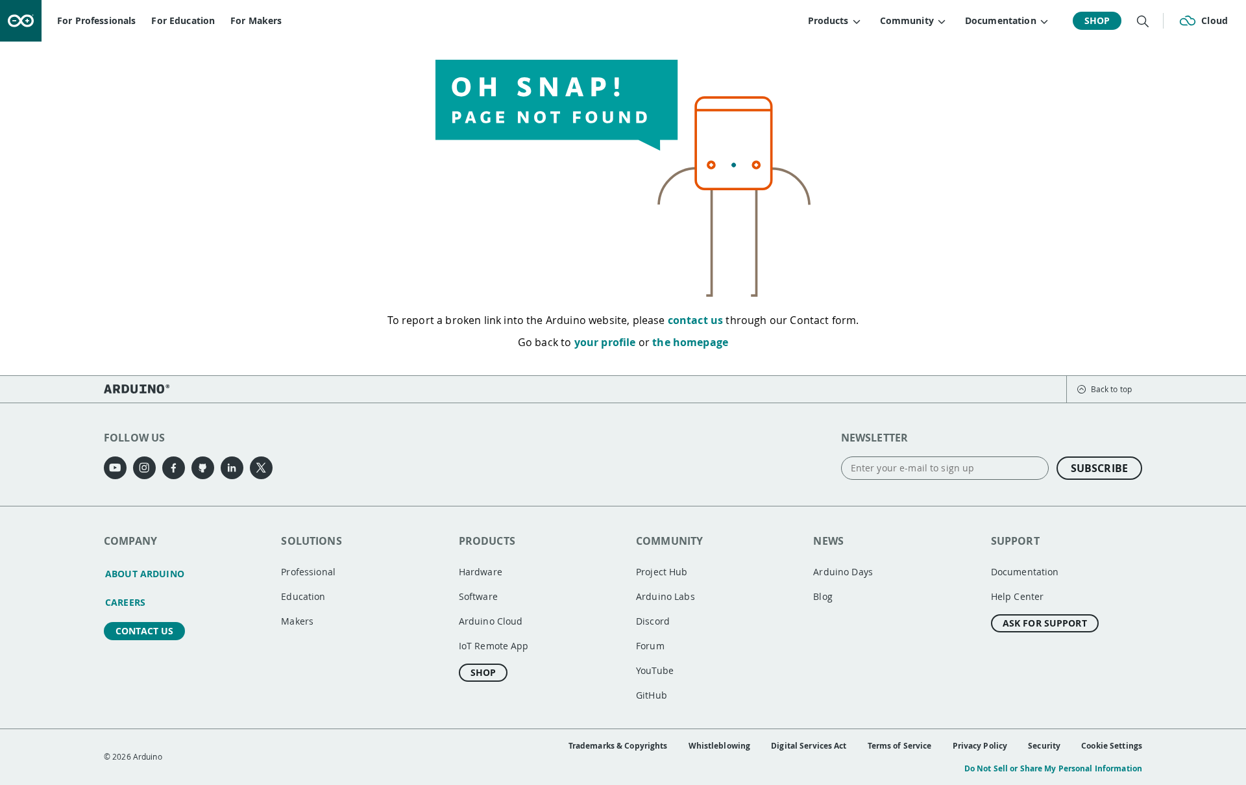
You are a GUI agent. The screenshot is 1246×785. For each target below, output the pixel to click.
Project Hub (662, 572)
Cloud (1214, 20)
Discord (653, 621)
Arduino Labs (665, 596)
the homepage (690, 342)
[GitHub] (202, 467)
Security (1044, 745)
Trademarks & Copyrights (618, 745)
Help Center (1017, 596)
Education (303, 596)
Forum (650, 646)
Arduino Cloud (491, 621)
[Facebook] (173, 467)
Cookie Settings (1111, 745)
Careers (125, 602)
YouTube (655, 670)
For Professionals (96, 20)
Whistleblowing (720, 745)
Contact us (144, 631)
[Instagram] (144, 467)
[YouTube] (115, 467)
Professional (308, 572)
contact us (696, 320)
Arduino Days (843, 572)
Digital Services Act (808, 745)
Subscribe (1099, 468)
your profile (605, 342)
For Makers (256, 20)
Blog (823, 596)
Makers (297, 621)
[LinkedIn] (232, 467)
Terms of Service (900, 745)
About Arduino (144, 573)
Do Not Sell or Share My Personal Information (1053, 768)
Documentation (1025, 572)
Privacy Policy (980, 745)
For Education (183, 20)
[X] (261, 467)
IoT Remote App (494, 646)
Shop (1097, 20)
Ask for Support (1045, 623)
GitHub (651, 695)
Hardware (480, 572)
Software (478, 596)
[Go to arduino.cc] (21, 21)
